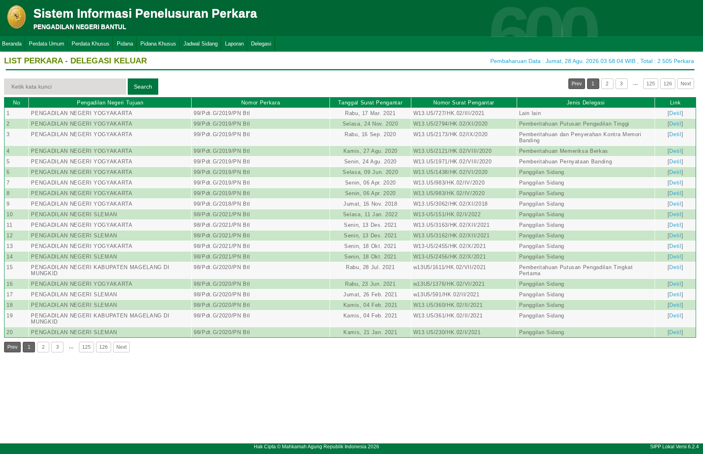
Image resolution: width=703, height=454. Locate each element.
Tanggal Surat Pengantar (370, 103)
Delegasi (261, 44)
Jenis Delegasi (586, 103)
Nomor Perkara (260, 103)
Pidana (125, 44)
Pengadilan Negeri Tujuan (110, 103)
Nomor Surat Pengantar (463, 103)
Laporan (234, 44)
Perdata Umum (46, 44)
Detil (675, 113)
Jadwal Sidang (200, 44)
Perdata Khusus (90, 44)
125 (650, 84)
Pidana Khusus (158, 44)
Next (686, 84)
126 (668, 84)
